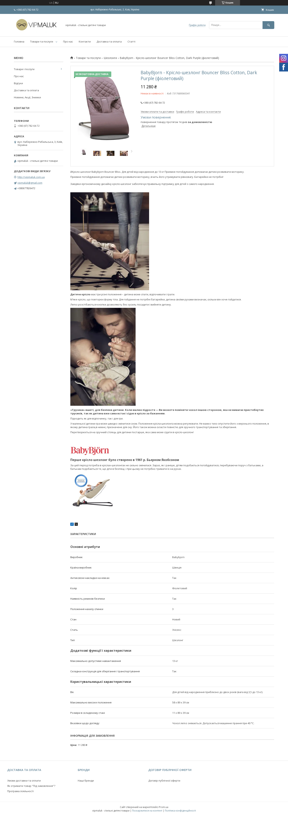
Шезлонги (110, 58)
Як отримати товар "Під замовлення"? (31, 786)
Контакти (85, 41)
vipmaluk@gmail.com (29, 182)
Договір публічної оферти (164, 780)
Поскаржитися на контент (147, 810)
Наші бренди (86, 780)
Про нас (68, 41)
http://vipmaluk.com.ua (31, 177)
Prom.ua (163, 807)
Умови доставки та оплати (24, 780)
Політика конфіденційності (180, 810)
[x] (76, 525)
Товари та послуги (41, 41)
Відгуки (18, 83)
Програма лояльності (20, 791)
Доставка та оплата (109, 41)
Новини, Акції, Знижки (27, 97)
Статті (131, 41)
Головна (19, 41)
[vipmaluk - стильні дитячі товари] (37, 31)
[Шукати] (268, 25)
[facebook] (72, 525)
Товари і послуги (24, 69)
